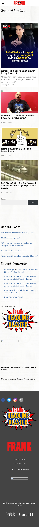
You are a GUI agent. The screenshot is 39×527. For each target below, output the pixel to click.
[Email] (21, 400)
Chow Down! (18, 297)
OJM (6, 276)
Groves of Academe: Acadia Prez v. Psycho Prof (18, 117)
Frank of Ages (19, 463)
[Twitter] (9, 400)
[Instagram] (15, 400)
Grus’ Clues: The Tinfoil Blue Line (13, 251)
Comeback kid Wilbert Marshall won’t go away (17, 232)
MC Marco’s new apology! (10, 238)
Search (3, 199)
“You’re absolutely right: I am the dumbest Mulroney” (19, 256)
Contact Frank (19, 460)
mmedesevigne (9, 269)
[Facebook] (3, 400)
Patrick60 (7, 297)
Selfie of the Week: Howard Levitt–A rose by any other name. (18, 185)
